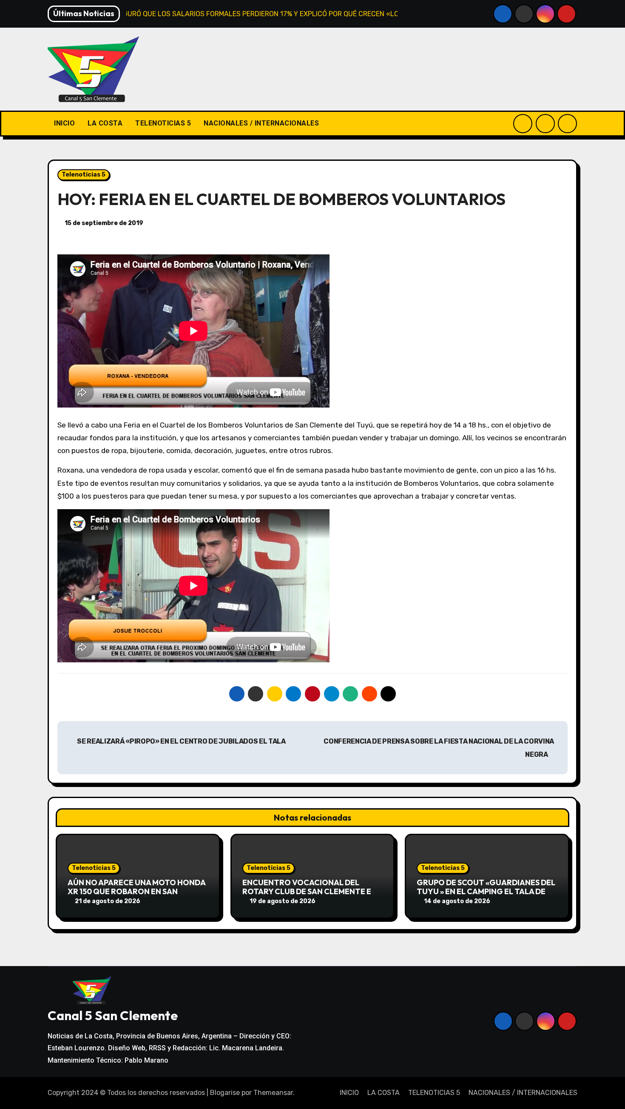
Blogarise (225, 1093)
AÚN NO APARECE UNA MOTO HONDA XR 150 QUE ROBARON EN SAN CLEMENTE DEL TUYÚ (136, 892)
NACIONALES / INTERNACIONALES (261, 123)
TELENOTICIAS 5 (163, 123)
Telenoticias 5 (83, 174)
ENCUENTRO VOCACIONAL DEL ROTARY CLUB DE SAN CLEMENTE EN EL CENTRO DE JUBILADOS (309, 892)
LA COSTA (105, 123)
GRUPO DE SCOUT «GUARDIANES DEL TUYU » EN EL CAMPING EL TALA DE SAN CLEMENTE (486, 892)
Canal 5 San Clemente (113, 1015)
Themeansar (273, 1093)
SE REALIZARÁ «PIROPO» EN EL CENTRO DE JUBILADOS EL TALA (181, 741)
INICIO (64, 123)
